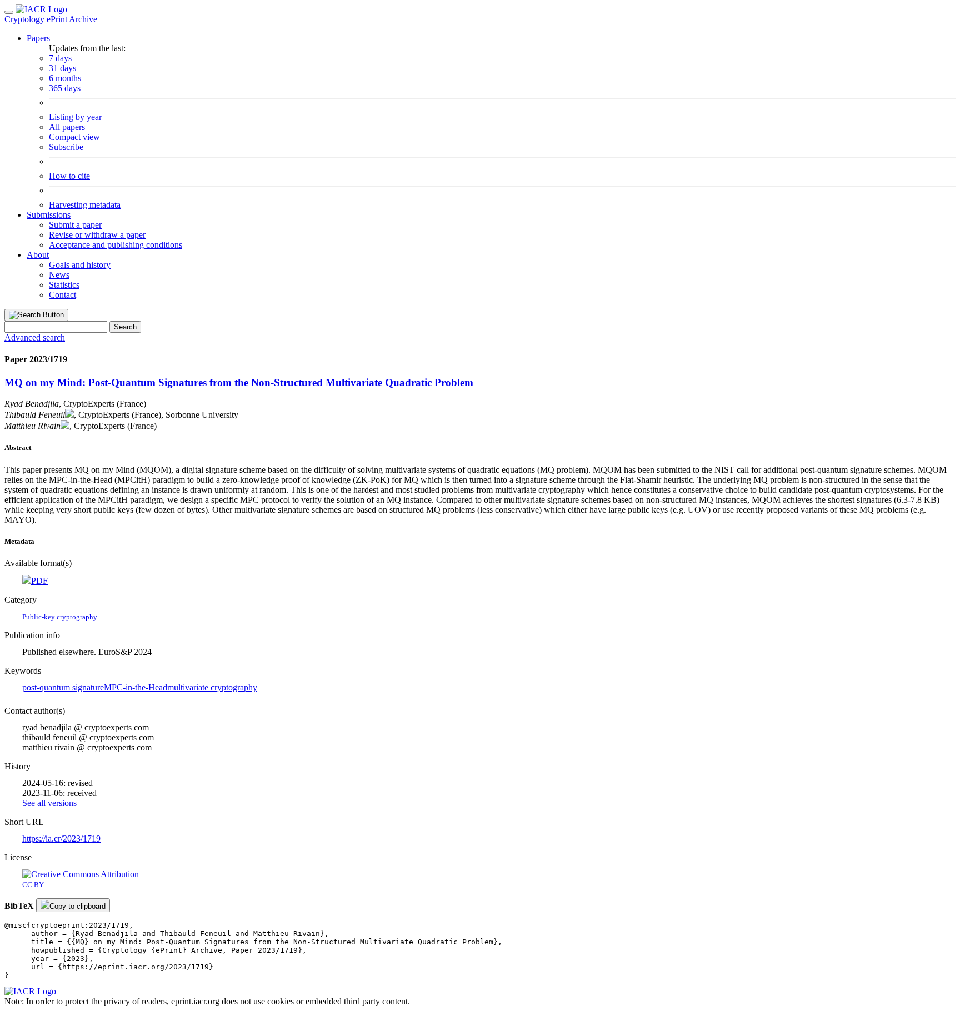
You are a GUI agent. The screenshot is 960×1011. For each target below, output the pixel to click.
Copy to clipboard (77, 906)
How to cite (69, 176)
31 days (62, 68)
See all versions (49, 803)
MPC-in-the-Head (135, 687)
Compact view (74, 137)
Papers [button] (38, 38)
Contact (62, 294)
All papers (67, 127)
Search (125, 327)
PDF (39, 580)
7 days (60, 58)
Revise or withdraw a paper (97, 234)
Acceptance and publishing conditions (115, 244)
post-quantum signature (63, 687)
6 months (65, 78)
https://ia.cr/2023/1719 (61, 838)
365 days (65, 88)
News (59, 274)
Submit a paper (75, 224)
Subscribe (66, 147)
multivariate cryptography (212, 687)
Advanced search (34, 337)
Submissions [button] (49, 214)
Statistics (64, 284)
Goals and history (80, 264)
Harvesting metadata (85, 204)
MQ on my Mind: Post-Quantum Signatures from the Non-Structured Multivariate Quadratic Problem (238, 382)
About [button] (38, 254)
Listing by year (75, 117)
